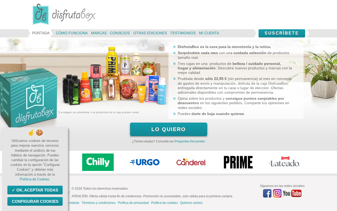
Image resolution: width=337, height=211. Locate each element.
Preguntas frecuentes (190, 141)
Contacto (72, 202)
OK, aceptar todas (37, 190)
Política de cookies (164, 202)
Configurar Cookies (35, 201)
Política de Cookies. (35, 179)
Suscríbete (282, 33)
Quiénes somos (191, 202)
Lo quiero (168, 129)
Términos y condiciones (99, 202)
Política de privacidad (133, 202)
